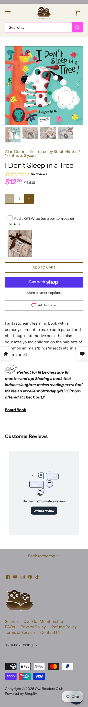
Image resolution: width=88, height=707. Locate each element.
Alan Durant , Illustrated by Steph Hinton (41, 151)
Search (11, 621)
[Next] (77, 86)
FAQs (10, 626)
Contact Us (50, 632)
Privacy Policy (33, 626)
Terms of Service (20, 632)
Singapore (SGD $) (19, 645)
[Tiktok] (37, 576)
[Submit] (77, 27)
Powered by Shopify (21, 693)
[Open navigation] (8, 13)
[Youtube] (15, 576)
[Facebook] (8, 576)
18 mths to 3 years (21, 155)
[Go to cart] (78, 13)
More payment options (44, 293)
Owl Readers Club (49, 689)
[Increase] (28, 199)
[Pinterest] (30, 576)
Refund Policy (64, 626)
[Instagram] (23, 576)
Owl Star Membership (43, 621)
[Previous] (11, 86)
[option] (44, 85)
